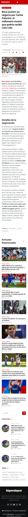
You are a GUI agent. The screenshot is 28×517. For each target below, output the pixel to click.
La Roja (20, 472)
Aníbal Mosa (13, 88)
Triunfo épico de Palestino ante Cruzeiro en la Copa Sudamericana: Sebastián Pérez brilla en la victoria (13, 373)
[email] (23, 52)
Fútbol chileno (6, 264)
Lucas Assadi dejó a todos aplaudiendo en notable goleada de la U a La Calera (13, 294)
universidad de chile (12, 472)
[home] (5, 2)
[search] (24, 413)
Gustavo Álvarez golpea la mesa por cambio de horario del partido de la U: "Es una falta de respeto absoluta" (14, 401)
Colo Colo (5, 88)
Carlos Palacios (12, 228)
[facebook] (9, 52)
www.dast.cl (18, 516)
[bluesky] (17, 504)
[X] (14, 504)
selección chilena (15, 477)
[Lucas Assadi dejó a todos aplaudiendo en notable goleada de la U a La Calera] (14, 281)
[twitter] (13, 52)
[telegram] (16, 52)
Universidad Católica (7, 479)
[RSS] (20, 504)
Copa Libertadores (14, 474)
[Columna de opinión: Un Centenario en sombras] (14, 307)
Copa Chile (15, 479)
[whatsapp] (19, 52)
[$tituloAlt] (5, 429)
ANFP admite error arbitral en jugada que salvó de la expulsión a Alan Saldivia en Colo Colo (13, 267)
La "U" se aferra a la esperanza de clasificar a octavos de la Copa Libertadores (18, 459)
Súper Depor (7, 50)
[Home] (14, 491)
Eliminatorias (5, 474)
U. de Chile (5, 396)
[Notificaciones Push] (17, 2)
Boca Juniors (6, 81)
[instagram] (8, 504)
